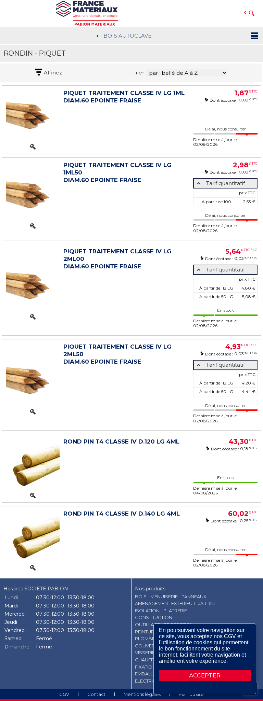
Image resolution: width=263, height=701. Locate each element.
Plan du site (191, 694)
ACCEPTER (205, 675)
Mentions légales (142, 694)
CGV (64, 694)
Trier (138, 73)
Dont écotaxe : (224, 100)
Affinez (53, 73)
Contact (96, 694)
